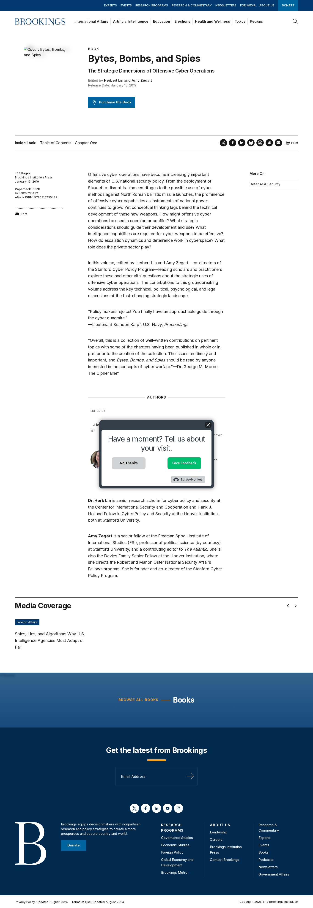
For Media (248, 5)
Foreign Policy (172, 852)
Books (183, 699)
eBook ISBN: (24, 197)
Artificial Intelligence (130, 21)
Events (126, 5)
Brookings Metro (174, 872)
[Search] (295, 21)
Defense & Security (265, 184)
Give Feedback (184, 463)
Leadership (219, 832)
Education (161, 21)
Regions (256, 21)
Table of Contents (55, 142)
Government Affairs (273, 874)
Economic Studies (175, 845)
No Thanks (129, 463)
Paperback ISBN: (27, 189)
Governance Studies (177, 837)
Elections (182, 21)
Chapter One (86, 142)
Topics (240, 21)
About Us (267, 5)
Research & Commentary (192, 5)
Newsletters (225, 5)
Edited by (95, 80)
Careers (216, 839)
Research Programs (151, 5)
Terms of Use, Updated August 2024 (97, 902)
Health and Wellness (212, 21)
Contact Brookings (224, 859)
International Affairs (91, 21)
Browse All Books (138, 700)
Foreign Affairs (27, 622)
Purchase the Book (115, 102)
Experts (110, 5)
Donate (288, 5)
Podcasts (266, 859)
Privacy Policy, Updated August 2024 (41, 902)
